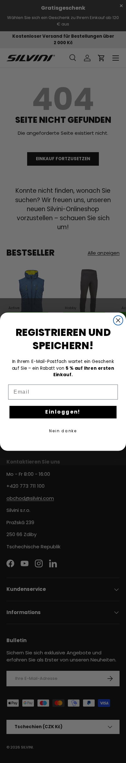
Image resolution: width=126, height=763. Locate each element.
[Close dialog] (118, 320)
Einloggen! (63, 411)
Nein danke (63, 430)
